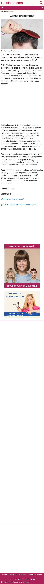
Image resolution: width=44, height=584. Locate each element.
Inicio (2, 11)
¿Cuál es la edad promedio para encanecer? (19, 205)
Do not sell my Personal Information (15, 582)
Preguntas (6, 11)
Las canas (12, 11)
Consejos (12, 575)
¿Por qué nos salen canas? (12, 199)
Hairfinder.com (12, 3)
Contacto (13, 579)
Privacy (21, 579)
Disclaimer (30, 579)
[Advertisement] (22, 104)
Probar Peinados (35, 575)
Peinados (22, 575)
